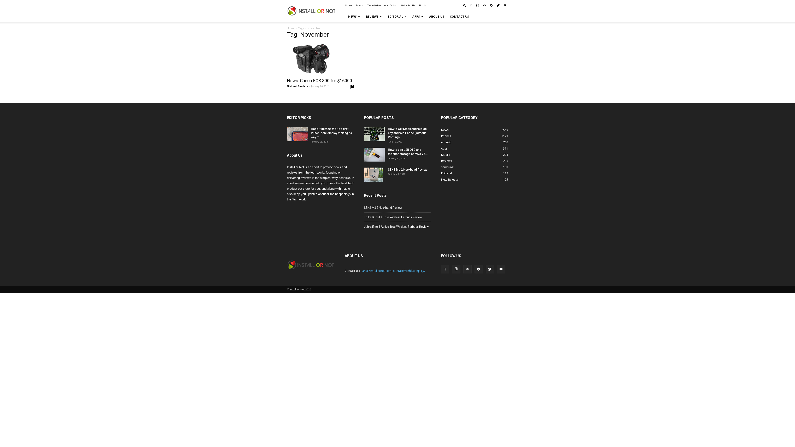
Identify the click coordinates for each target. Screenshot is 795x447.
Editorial (395, 16)
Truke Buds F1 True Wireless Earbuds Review (393, 217)
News (352, 16)
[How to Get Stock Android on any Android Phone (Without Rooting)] (374, 134)
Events (359, 5)
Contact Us (459, 16)
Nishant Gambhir (297, 86)
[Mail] (484, 5)
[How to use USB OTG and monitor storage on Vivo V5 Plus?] (374, 155)
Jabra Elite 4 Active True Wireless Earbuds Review (396, 226)
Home (348, 5)
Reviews (372, 16)
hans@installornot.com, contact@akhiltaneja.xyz (393, 271)
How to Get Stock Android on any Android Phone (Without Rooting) (407, 133)
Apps (416, 16)
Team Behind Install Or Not (382, 5)
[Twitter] (498, 5)
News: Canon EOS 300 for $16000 (319, 80)
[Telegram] (491, 5)
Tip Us (422, 5)
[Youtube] (505, 5)
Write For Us (408, 5)
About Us (436, 16)
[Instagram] (478, 5)
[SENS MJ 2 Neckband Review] (373, 175)
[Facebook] (471, 5)
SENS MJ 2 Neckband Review (407, 169)
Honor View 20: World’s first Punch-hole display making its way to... (331, 133)
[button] (464, 5)
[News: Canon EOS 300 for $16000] (320, 58)
